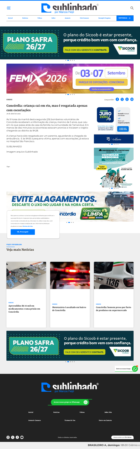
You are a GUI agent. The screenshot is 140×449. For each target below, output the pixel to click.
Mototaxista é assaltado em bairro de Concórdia (69, 309)
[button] (70, 402)
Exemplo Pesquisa (104, 18)
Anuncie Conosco (34, 420)
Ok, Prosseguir (22, 232)
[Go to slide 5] (74, 60)
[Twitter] (122, 99)
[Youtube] (22, 437)
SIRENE (9, 100)
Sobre (53, 18)
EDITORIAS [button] (123, 18)
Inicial (10, 18)
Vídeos (39, 18)
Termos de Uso (70, 420)
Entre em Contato (105, 420)
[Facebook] (117, 99)
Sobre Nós (108, 412)
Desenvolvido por (122, 437)
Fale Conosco (84, 18)
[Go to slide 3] (70, 60)
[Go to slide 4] (72, 60)
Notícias (25, 18)
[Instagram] (8, 437)
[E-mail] (132, 99)
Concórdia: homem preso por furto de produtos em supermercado (113, 309)
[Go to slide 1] (65, 60)
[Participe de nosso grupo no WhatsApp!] (126, 369)
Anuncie (67, 18)
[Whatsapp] (127, 99)
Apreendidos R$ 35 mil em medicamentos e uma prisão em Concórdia (24, 309)
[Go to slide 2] (68, 60)
